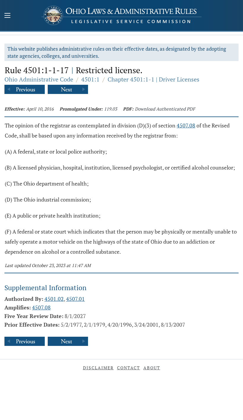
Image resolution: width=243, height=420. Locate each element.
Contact (128, 368)
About (151, 368)
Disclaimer (98, 368)
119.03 (110, 109)
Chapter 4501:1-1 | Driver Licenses (153, 79)
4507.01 (75, 298)
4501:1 (90, 79)
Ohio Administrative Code (38, 79)
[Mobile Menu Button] (7, 16)
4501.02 (54, 298)
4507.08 (186, 125)
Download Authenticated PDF (165, 109)
